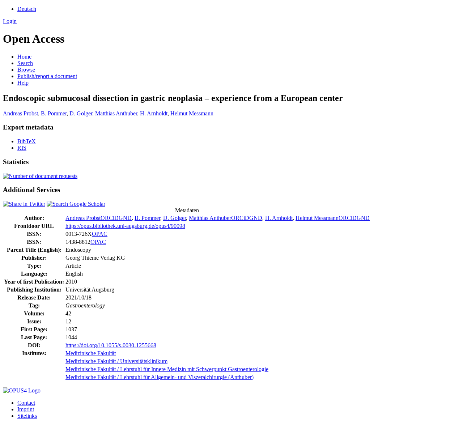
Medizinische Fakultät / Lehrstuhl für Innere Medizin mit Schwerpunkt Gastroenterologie (166, 369)
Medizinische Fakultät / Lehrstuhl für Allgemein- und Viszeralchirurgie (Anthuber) (159, 377)
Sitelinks (27, 416)
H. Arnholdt (153, 113)
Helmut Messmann (191, 113)
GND (125, 218)
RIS (21, 148)
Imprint (25, 409)
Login (10, 21)
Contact (26, 403)
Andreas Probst (20, 113)
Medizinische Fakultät (90, 353)
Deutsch (26, 9)
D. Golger (80, 113)
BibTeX (26, 141)
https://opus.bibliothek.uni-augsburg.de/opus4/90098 (125, 226)
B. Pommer (54, 113)
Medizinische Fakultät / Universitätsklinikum (116, 361)
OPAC (99, 234)
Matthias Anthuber (116, 113)
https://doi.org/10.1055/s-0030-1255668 (110, 345)
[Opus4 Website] (22, 390)
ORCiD (110, 218)
